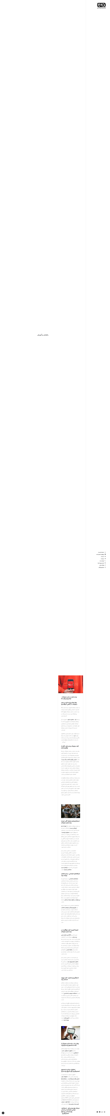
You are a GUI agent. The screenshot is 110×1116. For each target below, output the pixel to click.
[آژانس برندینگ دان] (98, 5)
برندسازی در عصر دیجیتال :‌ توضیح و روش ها (69, 698)
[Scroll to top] (3, 1113)
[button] (104, 1112)
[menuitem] (104, 1112)
